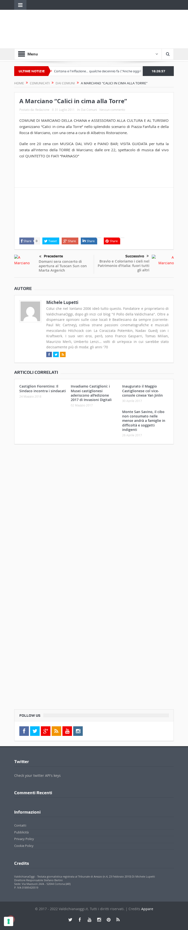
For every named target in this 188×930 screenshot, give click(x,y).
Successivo (134, 256)
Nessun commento (112, 110)
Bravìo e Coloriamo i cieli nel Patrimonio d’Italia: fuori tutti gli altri (123, 266)
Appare (147, 908)
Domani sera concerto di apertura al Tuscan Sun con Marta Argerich (63, 266)
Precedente (53, 256)
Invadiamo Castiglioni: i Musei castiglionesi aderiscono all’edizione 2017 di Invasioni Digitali (91, 393)
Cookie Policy (24, 845)
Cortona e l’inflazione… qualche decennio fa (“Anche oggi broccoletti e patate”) (104, 71)
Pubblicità (21, 832)
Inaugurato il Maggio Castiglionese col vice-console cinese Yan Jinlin (142, 390)
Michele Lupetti (62, 302)
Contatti (20, 825)
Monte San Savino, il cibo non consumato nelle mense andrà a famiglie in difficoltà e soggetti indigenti (143, 420)
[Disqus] (94, 513)
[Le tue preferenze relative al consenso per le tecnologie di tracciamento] (8, 921)
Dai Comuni (89, 110)
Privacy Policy (24, 839)
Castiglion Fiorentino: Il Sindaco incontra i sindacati (42, 388)
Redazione (42, 110)
